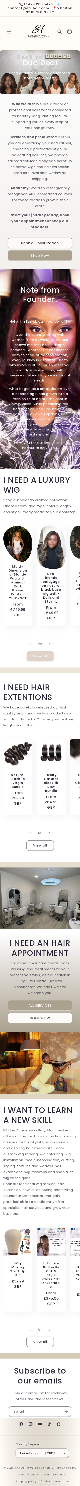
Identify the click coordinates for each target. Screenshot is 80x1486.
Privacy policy (28, 1474)
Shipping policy (26, 1481)
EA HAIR (20, 1467)
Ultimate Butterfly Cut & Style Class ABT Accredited (51, 1275)
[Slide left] (30, 644)
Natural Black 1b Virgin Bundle (18, 781)
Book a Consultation (40, 243)
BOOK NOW (40, 1017)
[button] (9, 31)
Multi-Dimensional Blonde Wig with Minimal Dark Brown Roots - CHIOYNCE (17, 582)
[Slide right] (50, 644)
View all (40, 656)
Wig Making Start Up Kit (18, 1269)
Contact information (55, 1481)
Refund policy (66, 1467)
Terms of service (53, 1474)
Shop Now (40, 255)
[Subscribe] (66, 1411)
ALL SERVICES (40, 1005)
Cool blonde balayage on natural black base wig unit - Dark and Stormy (51, 588)
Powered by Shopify (39, 1467)
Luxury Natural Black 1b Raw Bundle (51, 783)
